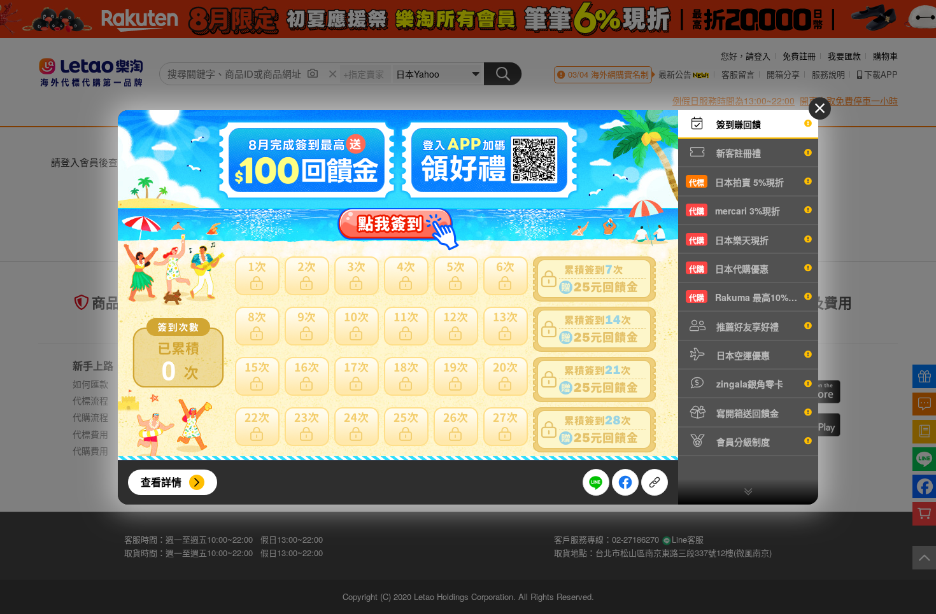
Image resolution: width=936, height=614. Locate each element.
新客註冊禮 (737, 152)
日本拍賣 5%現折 (736, 182)
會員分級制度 (742, 441)
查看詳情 (161, 482)
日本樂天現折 (729, 240)
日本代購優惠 (729, 268)
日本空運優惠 (742, 355)
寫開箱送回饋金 (746, 413)
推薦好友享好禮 (746, 326)
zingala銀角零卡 (748, 383)
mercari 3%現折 (734, 210)
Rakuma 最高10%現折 (747, 297)
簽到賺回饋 (737, 124)
